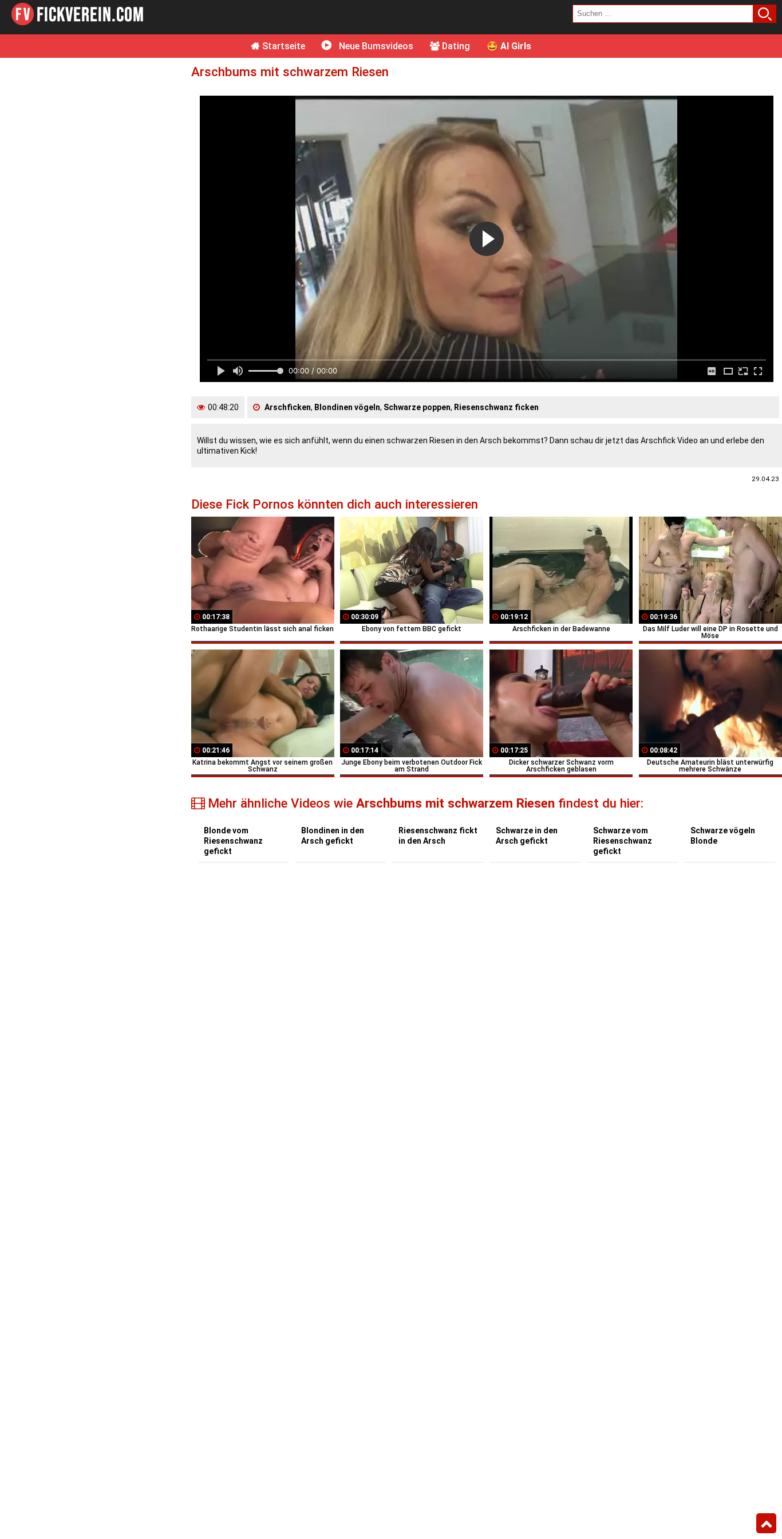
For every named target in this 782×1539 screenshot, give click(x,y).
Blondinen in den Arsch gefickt (332, 835)
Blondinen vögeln (347, 407)
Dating (455, 46)
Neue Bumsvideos (375, 46)
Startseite (282, 46)
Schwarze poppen (417, 407)
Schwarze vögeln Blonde (722, 835)
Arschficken (287, 407)
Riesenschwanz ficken (496, 407)
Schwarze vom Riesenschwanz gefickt (622, 841)
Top (766, 1523)
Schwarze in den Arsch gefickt (527, 835)
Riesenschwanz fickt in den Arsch (437, 835)
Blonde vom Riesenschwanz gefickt (233, 841)
